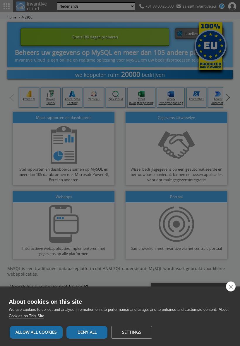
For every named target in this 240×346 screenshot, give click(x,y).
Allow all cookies (36, 332)
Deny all (87, 332)
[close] (231, 286)
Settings (132, 332)
